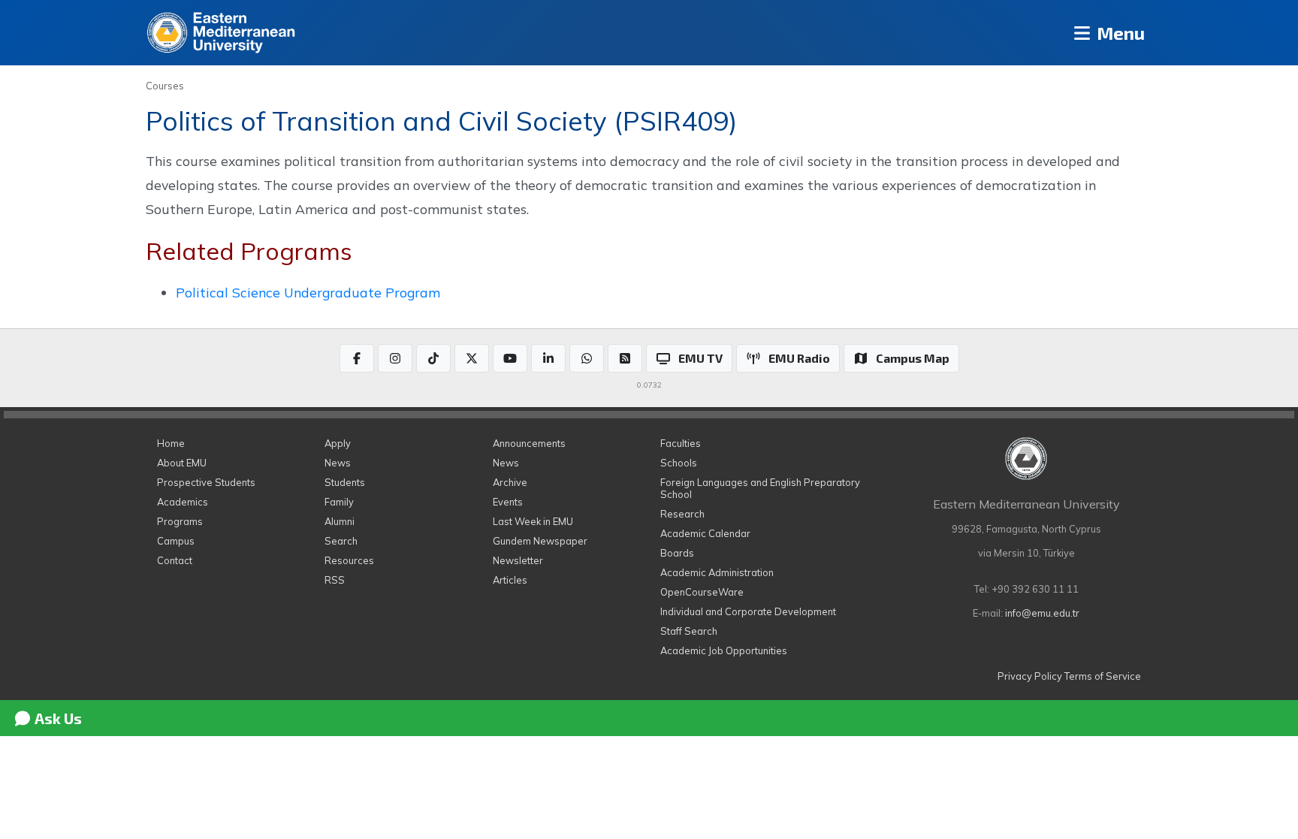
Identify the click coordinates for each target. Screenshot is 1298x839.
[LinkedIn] (548, 358)
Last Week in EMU (533, 521)
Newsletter (518, 560)
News (337, 463)
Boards (677, 553)
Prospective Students (206, 482)
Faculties (680, 443)
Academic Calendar (705, 533)
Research (682, 514)
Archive (510, 482)
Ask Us (57, 718)
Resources (349, 560)
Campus (176, 541)
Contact (174, 560)
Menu (1119, 33)
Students (344, 482)
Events (508, 502)
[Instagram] (395, 358)
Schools (678, 463)
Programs (180, 521)
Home (171, 443)
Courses (165, 86)
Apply (337, 443)
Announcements (529, 443)
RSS (334, 580)
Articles (510, 580)
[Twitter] (471, 358)
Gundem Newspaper (540, 541)
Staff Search (688, 631)
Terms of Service (1102, 676)
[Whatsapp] (586, 358)
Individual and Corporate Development (748, 611)
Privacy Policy (1030, 676)
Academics (182, 502)
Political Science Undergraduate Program (308, 292)
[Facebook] (357, 358)
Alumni (339, 521)
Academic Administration (717, 572)
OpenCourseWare (702, 592)
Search (341, 541)
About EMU (182, 463)
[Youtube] (510, 358)
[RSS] (625, 358)
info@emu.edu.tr (1042, 613)
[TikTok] (433, 358)
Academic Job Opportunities (723, 650)
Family (339, 502)
